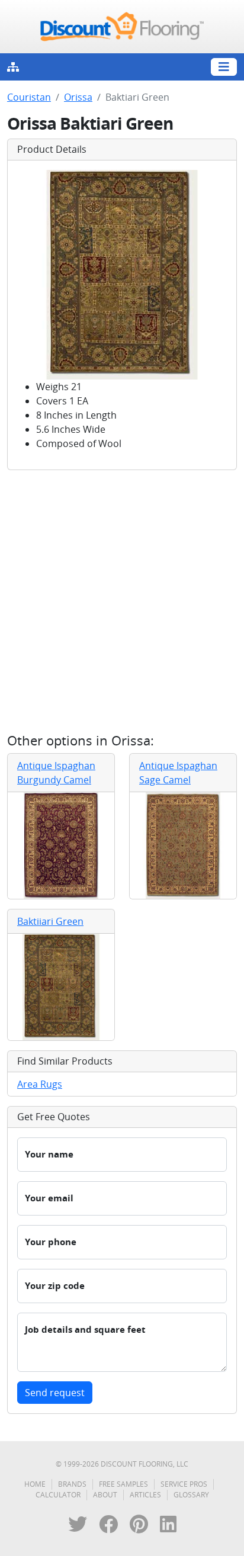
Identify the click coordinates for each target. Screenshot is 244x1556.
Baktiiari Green (50, 921)
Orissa (78, 97)
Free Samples (123, 1484)
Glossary (191, 1495)
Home (35, 1484)
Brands (72, 1484)
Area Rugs (39, 1084)
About (105, 1495)
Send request (55, 1392)
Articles (145, 1495)
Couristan (29, 97)
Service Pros (183, 1484)
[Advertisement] (122, 602)
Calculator (58, 1495)
